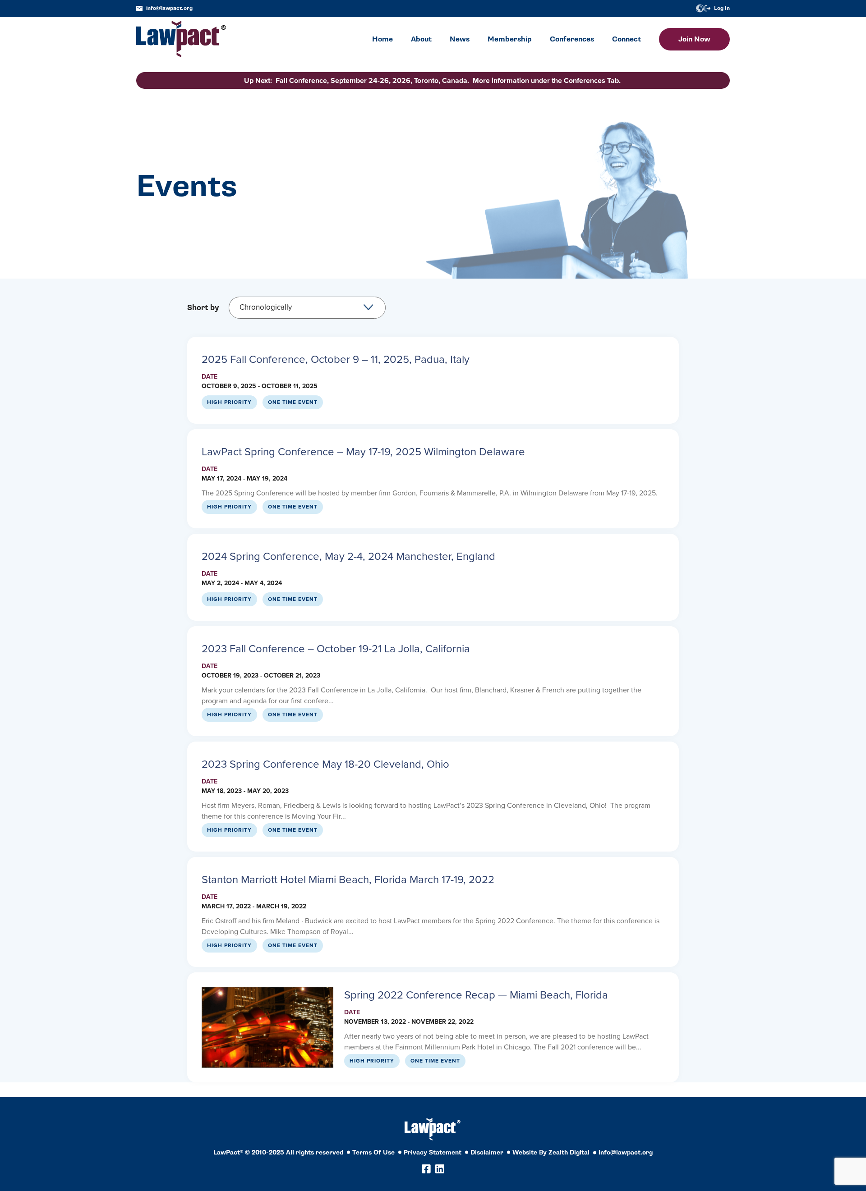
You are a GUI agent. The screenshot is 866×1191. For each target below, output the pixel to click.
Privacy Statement (432, 1152)
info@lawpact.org (169, 8)
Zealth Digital (569, 1152)
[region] (775, 1129)
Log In (722, 8)
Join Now (694, 39)
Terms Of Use (373, 1152)
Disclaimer (486, 1152)
